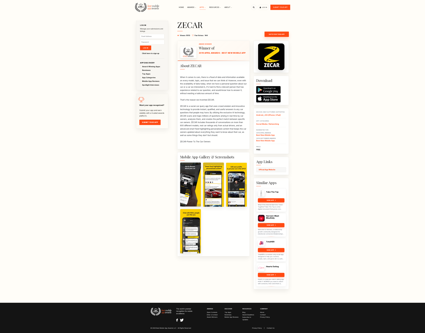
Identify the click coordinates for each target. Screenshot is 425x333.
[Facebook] (177, 320)
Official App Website (267, 170)
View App (270, 200)
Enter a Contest (212, 315)
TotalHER (270, 242)
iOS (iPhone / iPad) (273, 115)
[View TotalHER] (261, 243)
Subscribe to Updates (246, 318)
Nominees (146, 70)
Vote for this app (277, 34)
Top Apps (146, 74)
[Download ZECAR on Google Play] (271, 90)
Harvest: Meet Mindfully (272, 217)
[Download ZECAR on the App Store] (271, 99)
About (227, 7)
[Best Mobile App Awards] (147, 7)
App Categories (149, 77)
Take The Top (272, 192)
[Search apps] (253, 7)
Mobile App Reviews (150, 81)
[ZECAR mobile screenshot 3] (236, 185)
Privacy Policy (265, 317)
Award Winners (212, 317)
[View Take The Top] (261, 193)
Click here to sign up (150, 53)
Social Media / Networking (267, 124)
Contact (263, 315)
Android (259, 115)
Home (181, 7)
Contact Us (270, 328)
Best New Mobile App (265, 135)
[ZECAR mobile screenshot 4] (190, 231)
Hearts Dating (272, 267)
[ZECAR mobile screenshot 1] (190, 185)
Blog (243, 312)
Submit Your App (280, 7)
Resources (214, 7)
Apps (202, 7)
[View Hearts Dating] (261, 268)
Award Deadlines (248, 315)
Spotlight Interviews (150, 85)
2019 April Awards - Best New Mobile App (222, 53)
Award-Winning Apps (151, 66)
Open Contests (212, 312)
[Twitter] (182, 320)
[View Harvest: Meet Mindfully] (261, 218)
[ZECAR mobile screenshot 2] (213, 185)
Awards (190, 7)
